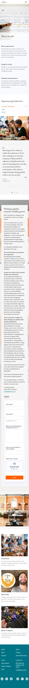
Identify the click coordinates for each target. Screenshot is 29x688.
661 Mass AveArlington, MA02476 (20, 665)
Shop (2, 669)
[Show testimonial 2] (14, 193)
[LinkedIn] (6, 679)
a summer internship (7, 106)
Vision (3, 660)
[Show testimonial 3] (17, 193)
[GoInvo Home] (4, 2)
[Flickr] (22, 679)
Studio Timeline (6, 666)
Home (3, 649)
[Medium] (17, 679)
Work (3, 652)
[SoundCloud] (27, 679)
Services (3, 655)
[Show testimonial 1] (12, 193)
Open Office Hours (21, 655)
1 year (3, 109)
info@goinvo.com (21, 670)
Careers (18, 652)
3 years (3, 112)
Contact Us (19, 660)
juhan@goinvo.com (9, 391)
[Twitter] (11, 679)
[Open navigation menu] (26, 2)
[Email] (2, 679)
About (17, 649)
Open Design (5, 663)
